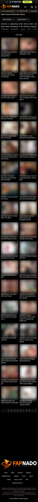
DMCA (9, 479)
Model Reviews (6, 476)
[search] (32, 7)
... (32, 410)
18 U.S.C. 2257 (18, 479)
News (12, 472)
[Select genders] (25, 7)
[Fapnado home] (19, 469)
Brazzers (28, 472)
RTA (27, 479)
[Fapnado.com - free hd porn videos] (10, 7)
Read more (19, 35)
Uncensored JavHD (7, 11)
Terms (24, 476)
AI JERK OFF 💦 (21, 11)
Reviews (20, 472)
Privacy (31, 476)
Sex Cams (33, 11)
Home (5, 472)
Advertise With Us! (17, 483)
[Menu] (36, 7)
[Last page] (35, 411)
